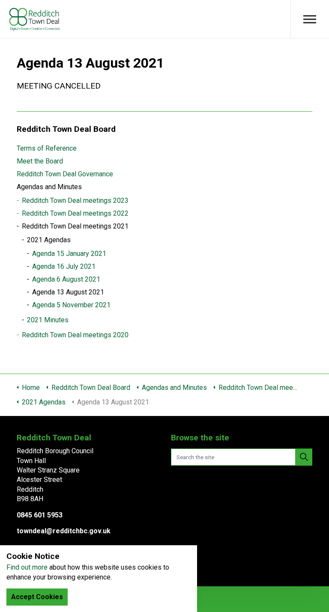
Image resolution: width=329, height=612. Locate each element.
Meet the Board (40, 161)
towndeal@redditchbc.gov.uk (64, 531)
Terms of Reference (47, 148)
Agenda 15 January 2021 (69, 254)
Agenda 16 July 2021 (64, 266)
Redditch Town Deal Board (66, 129)
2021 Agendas (49, 240)
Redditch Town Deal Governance (65, 174)
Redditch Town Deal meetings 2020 (75, 335)
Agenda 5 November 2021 (71, 305)
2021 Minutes (48, 320)
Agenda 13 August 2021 (68, 292)
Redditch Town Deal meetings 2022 (75, 213)
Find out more (27, 567)
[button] (303, 457)
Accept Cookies (37, 597)
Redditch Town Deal (34, 19)
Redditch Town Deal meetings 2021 (75, 226)
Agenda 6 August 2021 (66, 279)
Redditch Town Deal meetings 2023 (75, 200)
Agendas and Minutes (49, 187)
